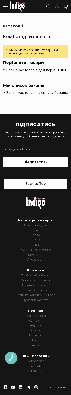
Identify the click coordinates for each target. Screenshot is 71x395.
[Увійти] (57, 6)
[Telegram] (28, 387)
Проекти (35, 335)
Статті (35, 330)
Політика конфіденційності (35, 295)
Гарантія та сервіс (35, 285)
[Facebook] (5, 387)
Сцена (35, 240)
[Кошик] (65, 6)
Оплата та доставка (35, 280)
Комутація (35, 255)
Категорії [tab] (13, 26)
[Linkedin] (20, 387)
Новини (35, 325)
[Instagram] (36, 387)
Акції (35, 345)
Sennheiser (35, 361)
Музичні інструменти (35, 250)
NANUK (35, 366)
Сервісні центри (35, 290)
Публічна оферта (35, 300)
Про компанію (35, 315)
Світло (35, 235)
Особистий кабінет (35, 275)
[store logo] (17, 6)
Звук (35, 230)
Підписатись (35, 162)
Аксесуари (35, 259)
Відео (35, 245)
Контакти (36, 320)
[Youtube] (13, 387)
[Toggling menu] (5, 6)
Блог (35, 340)
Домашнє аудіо (35, 225)
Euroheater (35, 371)
